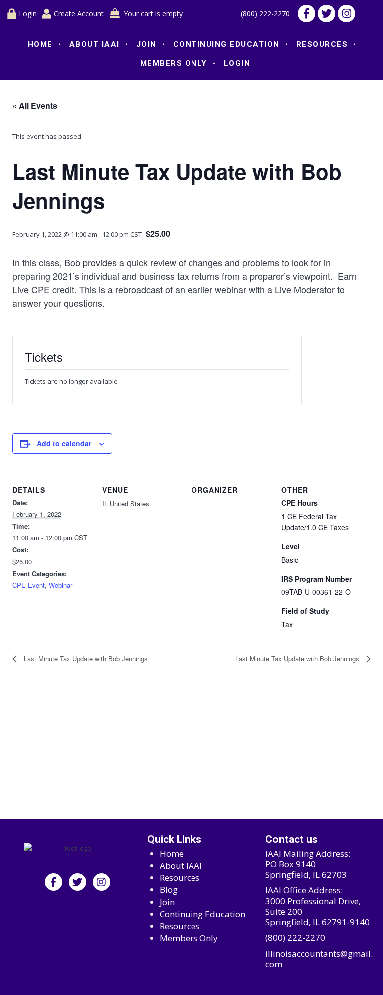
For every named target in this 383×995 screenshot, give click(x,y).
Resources (322, 44)
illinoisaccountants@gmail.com (319, 959)
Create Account (79, 13)
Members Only (173, 63)
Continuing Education (226, 44)
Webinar (60, 585)
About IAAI (94, 44)
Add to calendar (64, 443)
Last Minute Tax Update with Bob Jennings (85, 658)
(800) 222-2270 (265, 13)
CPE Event (28, 585)
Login (28, 13)
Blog (169, 889)
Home (40, 44)
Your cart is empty (153, 13)
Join (146, 44)
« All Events (34, 105)
